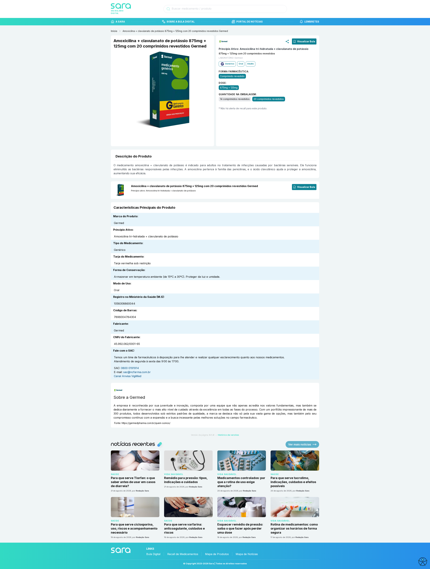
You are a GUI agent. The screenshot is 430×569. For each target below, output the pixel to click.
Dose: (223, 82)
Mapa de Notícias (247, 554)
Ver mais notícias (299, 444)
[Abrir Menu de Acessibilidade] (422, 561)
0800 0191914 (130, 368)
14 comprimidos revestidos (235, 98)
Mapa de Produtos (217, 554)
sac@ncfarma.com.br (137, 372)
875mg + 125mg (229, 87)
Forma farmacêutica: (234, 71)
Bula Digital (153, 554)
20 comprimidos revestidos (269, 98)
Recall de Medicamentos (182, 554)
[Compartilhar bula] (287, 41)
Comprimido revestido (232, 76)
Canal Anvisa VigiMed (127, 376)
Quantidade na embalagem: (238, 94)
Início (114, 31)
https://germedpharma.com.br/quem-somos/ (146, 423)
